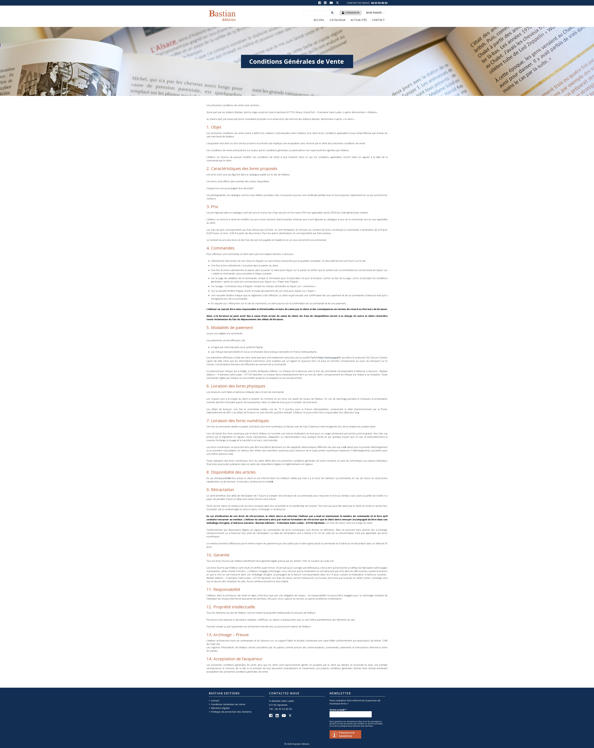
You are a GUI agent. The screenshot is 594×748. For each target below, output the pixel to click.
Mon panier (375, 12)
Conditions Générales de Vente (228, 704)
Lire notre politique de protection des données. (351, 726)
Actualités (359, 20)
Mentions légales (220, 707)
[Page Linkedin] (326, 3)
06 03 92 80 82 (379, 3)
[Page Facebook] (320, 3)
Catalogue (337, 20)
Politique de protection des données (231, 711)
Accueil (319, 20)
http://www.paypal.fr (329, 357)
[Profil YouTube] (332, 3)
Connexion (351, 12)
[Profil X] (338, 3)
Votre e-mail (337, 709)
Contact (378, 20)
